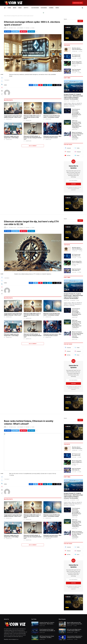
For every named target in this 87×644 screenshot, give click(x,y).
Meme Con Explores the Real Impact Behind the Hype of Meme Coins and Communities (77, 135)
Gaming (51, 7)
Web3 (20, 7)
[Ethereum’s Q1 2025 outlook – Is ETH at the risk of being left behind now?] (33, 129)
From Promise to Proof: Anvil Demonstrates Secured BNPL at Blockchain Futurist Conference (76, 113)
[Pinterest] (2, 87)
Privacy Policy (76, 188)
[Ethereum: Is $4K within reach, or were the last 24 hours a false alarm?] (33, 108)
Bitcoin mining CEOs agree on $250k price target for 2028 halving (77, 62)
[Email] (2, 90)
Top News (7, 80)
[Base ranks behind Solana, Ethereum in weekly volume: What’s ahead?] (32, 452)
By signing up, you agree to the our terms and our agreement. (74, 188)
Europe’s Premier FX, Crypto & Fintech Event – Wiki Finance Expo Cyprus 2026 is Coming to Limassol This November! (73, 97)
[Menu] (4, 8)
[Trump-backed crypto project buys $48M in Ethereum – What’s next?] (13, 108)
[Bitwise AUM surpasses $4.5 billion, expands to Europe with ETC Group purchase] (62, 624)
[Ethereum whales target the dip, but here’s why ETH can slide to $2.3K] (32, 252)
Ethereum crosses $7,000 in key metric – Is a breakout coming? (51, 116)
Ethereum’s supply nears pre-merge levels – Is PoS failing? (11, 137)
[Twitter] (2, 81)
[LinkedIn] (2, 84)
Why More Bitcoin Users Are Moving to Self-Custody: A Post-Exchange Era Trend (77, 48)
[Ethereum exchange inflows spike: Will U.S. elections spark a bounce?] (32, 53)
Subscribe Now (77, 2)
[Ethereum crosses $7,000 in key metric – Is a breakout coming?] (52, 108)
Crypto (26, 7)
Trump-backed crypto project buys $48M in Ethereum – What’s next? (13, 116)
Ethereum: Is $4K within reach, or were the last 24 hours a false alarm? (32, 117)
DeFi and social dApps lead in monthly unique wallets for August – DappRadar (74, 630)
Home (9, 7)
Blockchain (35, 7)
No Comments (21, 227)
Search (65, 19)
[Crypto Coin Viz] (13, 3)
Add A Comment (33, 145)
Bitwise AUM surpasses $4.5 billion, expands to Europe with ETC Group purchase (74, 623)
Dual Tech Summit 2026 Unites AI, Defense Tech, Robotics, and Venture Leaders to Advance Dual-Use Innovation (77, 70)
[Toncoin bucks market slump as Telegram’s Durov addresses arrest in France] (62, 637)
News (14, 7)
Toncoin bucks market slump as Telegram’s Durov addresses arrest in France (74, 637)
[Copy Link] (2, 94)
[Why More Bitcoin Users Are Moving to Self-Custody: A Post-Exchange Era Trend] (67, 49)
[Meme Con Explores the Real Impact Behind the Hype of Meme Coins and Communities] (67, 134)
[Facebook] (2, 78)
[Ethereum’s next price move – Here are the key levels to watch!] (52, 129)
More (57, 7)
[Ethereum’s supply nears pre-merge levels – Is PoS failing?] (13, 129)
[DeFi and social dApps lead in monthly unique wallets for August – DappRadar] (62, 631)
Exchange (44, 7)
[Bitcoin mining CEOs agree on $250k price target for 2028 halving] (67, 63)
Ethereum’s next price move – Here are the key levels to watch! (52, 137)
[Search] (82, 7)
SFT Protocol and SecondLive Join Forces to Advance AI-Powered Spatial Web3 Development (77, 55)
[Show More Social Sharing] (36, 31)
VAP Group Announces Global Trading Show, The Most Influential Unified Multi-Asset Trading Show (76, 124)
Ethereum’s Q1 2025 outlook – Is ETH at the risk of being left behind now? (32, 138)
